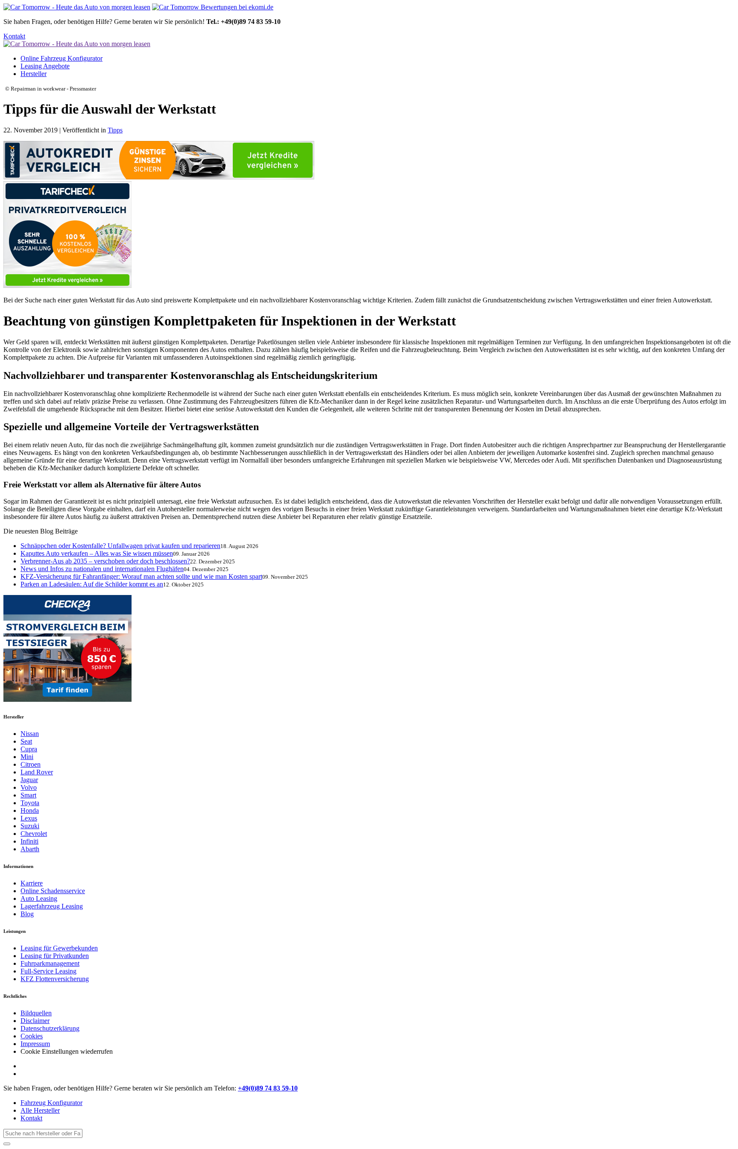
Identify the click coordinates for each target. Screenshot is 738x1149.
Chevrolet (33, 833)
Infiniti (29, 841)
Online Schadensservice (52, 890)
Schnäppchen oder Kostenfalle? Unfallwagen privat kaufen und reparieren (120, 545)
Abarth (29, 849)
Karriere (31, 883)
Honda (29, 810)
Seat (26, 741)
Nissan (29, 733)
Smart (28, 795)
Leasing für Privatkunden (54, 955)
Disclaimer (35, 1020)
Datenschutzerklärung (49, 1028)
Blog (27, 913)
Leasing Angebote (45, 66)
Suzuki (29, 826)
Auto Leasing (38, 898)
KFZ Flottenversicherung (54, 978)
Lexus (28, 818)
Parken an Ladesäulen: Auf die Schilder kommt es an (91, 584)
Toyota (29, 802)
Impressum (35, 1043)
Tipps (115, 130)
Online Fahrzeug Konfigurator (61, 58)
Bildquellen (36, 1013)
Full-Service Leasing (48, 971)
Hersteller (33, 73)
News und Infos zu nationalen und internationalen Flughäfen (102, 568)
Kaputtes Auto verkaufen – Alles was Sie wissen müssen (96, 553)
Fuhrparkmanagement (49, 963)
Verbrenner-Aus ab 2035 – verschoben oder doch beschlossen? (105, 561)
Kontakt (14, 36)
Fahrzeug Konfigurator (51, 1102)
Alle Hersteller (40, 1110)
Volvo (28, 787)
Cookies (31, 1036)
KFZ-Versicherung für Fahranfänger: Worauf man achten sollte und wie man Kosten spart (141, 576)
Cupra (28, 749)
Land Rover (36, 772)
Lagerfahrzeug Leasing (51, 906)
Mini (26, 756)
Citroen (30, 764)
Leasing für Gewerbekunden (59, 948)
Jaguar (29, 779)
